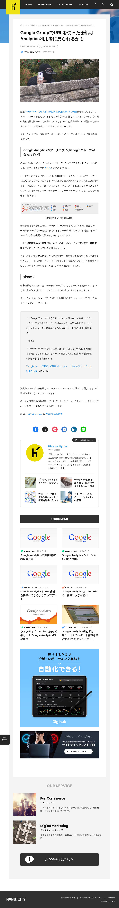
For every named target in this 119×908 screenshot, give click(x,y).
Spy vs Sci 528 (35, 414)
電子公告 (111, 898)
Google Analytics (30, 46)
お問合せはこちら (59, 859)
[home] (21, 25)
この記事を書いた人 (86, 440)
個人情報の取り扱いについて (91, 898)
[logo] (13, 7)
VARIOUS (83, 4)
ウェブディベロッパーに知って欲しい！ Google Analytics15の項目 (38, 635)
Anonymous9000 (54, 414)
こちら (47, 168)
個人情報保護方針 (68, 898)
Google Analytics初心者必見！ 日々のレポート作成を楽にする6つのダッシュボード (80, 635)
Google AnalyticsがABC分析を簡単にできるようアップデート (38, 595)
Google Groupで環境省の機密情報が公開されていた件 (51, 111)
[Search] (111, 4)
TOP (25, 25)
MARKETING (44, 4)
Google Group (49, 46)
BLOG (32, 25)
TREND (28, 4)
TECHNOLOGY (64, 4)
